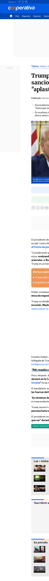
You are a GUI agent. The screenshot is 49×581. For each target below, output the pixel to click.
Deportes (37, 16)
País (17, 16)
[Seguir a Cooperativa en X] (22, 2)
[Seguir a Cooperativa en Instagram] (26, 2)
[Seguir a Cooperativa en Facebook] (19, 2)
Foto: (35, 123)
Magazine (26, 16)
